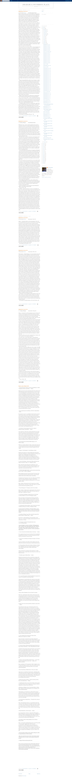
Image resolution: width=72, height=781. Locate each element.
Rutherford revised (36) (46, 54)
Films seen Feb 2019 (46, 111)
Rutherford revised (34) (46, 57)
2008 (44, 157)
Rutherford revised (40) (23, 217)
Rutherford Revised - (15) (47, 86)
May (44, 39)
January (45, 141)
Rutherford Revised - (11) (47, 93)
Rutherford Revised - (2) (46, 114)
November (45, 31)
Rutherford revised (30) (46, 62)
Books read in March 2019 (24, 386)
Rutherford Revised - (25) (47, 72)
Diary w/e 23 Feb (45, 66)
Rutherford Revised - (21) (47, 77)
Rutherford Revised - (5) (46, 102)
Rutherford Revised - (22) (47, 76)
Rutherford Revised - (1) (46, 115)
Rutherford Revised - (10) (47, 94)
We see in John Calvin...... (47, 99)
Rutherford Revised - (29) (47, 65)
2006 (44, 160)
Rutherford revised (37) (46, 53)
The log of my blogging (46, 117)
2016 (44, 146)
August (45, 35)
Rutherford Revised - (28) (47, 68)
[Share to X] (21, 117)
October (45, 32)
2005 (44, 161)
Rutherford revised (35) (46, 55)
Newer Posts (20, 773)
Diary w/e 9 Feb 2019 (46, 113)
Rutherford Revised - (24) (47, 73)
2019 (44, 28)
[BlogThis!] (20, 117)
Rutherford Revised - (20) (47, 79)
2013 (44, 150)
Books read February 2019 (47, 137)
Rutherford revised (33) (46, 58)
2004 (44, 162)
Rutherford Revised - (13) (47, 88)
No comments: (34, 211)
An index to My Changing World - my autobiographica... (48, 105)
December (45, 29)
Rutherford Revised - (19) (47, 80)
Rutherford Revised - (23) (47, 75)
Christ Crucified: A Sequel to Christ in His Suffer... (47, 110)
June (44, 38)
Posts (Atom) (24, 775)
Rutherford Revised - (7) (46, 98)
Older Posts (38, 773)
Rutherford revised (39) (23, 250)
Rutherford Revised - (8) (46, 97)
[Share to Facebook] (22, 117)
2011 (44, 153)
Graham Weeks (50, 167)
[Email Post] (37, 211)
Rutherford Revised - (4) (46, 106)
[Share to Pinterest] (23, 117)
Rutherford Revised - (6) (46, 101)
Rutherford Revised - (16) (47, 84)
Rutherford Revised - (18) (47, 82)
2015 (44, 147)
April (44, 40)
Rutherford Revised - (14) (47, 87)
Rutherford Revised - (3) (46, 107)
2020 (44, 27)
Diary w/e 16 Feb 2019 (46, 91)
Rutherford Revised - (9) (46, 95)
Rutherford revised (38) (23, 309)
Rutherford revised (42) (23, 11)
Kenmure (24, 12)
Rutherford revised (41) (23, 121)
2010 (44, 154)
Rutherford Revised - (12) (47, 90)
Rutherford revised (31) (46, 61)
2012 (44, 151)
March (45, 42)
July (44, 36)
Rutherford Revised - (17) (47, 83)
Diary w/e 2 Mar (45, 64)
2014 (44, 149)
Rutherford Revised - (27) (47, 69)
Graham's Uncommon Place (36, 4)
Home (29, 773)
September (45, 33)
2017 (44, 145)
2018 (44, 143)
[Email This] (19, 117)
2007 (44, 158)
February (45, 43)
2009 (44, 156)
